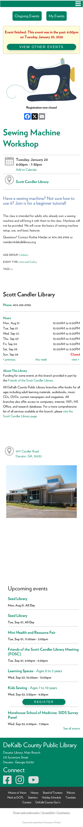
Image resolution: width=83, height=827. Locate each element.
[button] (78, 4)
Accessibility (48, 812)
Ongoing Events (27, 16)
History (34, 792)
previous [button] (10, 359)
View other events (41, 47)
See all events (71, 728)
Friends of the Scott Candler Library (30, 380)
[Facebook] (7, 782)
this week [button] (41, 359)
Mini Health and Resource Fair (31, 632)
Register (44, 702)
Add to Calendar (26, 170)
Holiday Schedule (51, 797)
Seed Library (17, 598)
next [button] (75, 359)
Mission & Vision (17, 792)
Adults (23, 254)
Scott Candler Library (32, 181)
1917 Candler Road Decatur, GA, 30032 (29, 453)
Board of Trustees (52, 792)
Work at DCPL (15, 797)
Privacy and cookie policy (26, 812)
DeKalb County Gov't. (48, 802)
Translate (70, 797)
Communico (63, 812)
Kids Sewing (32, 687)
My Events (56, 16)
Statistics (32, 797)
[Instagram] (20, 782)
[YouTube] (33, 782)
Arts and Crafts (28, 261)
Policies (71, 792)
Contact (26, 802)
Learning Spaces (35, 671)
